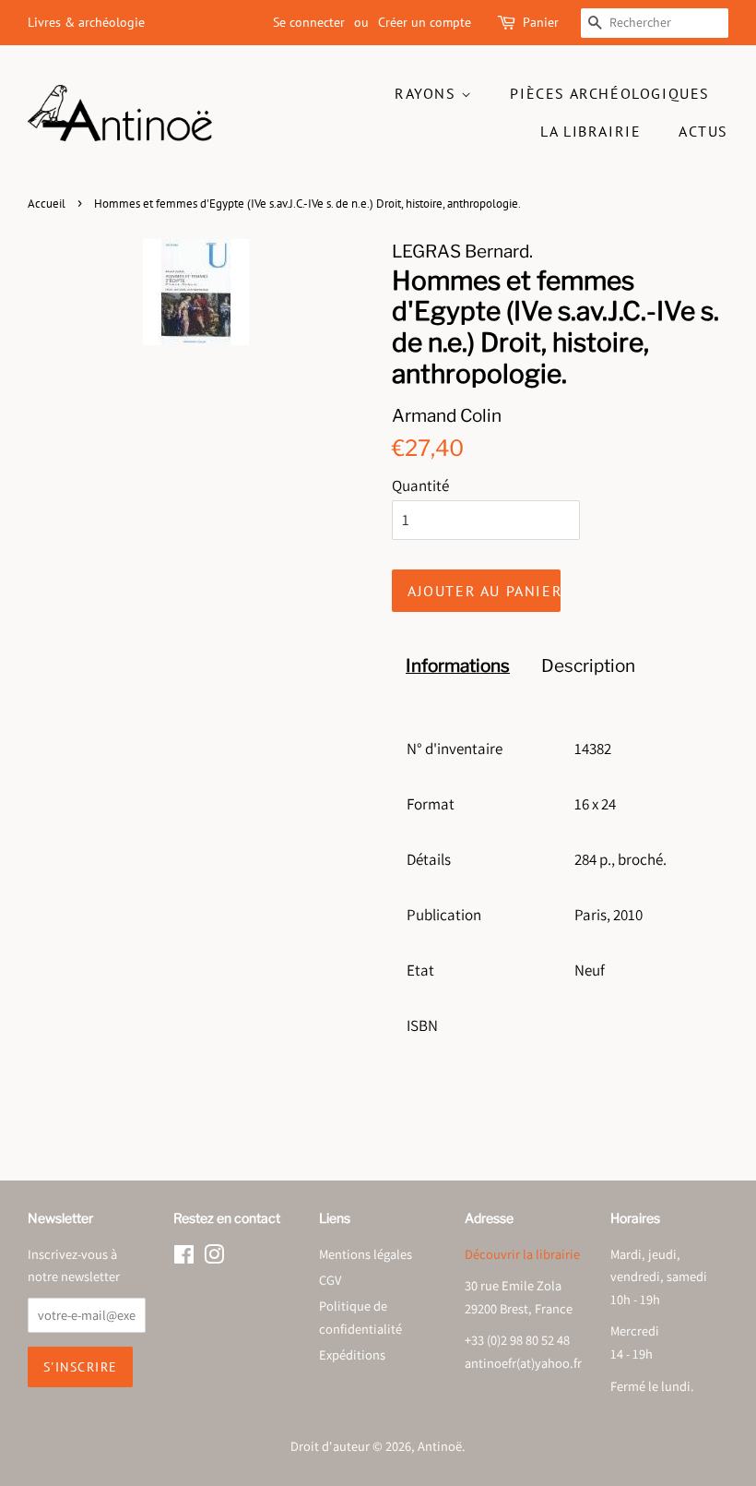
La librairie (590, 131)
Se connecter (309, 22)
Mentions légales (365, 1254)
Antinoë (440, 1446)
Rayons (428, 93)
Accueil (46, 203)
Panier (541, 22)
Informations (458, 666)
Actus (703, 131)
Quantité (420, 485)
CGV (330, 1279)
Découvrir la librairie (522, 1254)
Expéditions (352, 1354)
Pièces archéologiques (610, 93)
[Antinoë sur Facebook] (184, 1257)
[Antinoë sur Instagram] (214, 1257)
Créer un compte (424, 22)
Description (588, 666)
